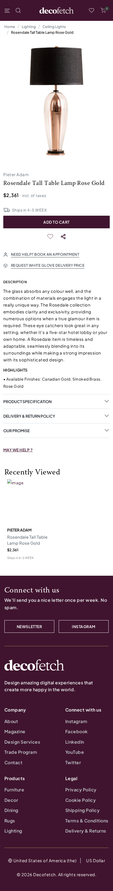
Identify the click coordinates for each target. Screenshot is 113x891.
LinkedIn (74, 742)
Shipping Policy (82, 810)
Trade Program (20, 752)
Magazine (15, 731)
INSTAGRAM (83, 626)
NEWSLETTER (29, 626)
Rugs (9, 820)
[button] (103, 10)
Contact (13, 762)
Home (9, 26)
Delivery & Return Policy (29, 416)
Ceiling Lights (54, 26)
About (11, 721)
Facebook (76, 731)
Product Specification (27, 401)
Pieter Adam (16, 174)
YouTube (74, 752)
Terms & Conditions (86, 820)
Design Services (22, 742)
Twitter (73, 762)
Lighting (29, 26)
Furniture (14, 789)
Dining (11, 810)
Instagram (76, 721)
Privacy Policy (81, 789)
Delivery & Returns (85, 831)
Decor (11, 800)
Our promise (16, 430)
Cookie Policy (80, 800)
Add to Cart (56, 222)
